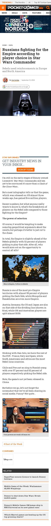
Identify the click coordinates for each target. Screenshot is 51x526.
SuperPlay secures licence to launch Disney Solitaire (25, 478)
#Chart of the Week (13, 444)
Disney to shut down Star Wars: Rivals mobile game (22, 497)
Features (36, 13)
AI (29, 2)
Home (4, 45)
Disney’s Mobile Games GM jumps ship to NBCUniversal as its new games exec (23, 506)
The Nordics (20, 2)
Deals (15, 13)
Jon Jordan (15, 80)
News (4, 13)
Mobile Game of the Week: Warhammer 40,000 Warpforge (23, 487)
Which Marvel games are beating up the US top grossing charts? (25, 516)
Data (24, 13)
